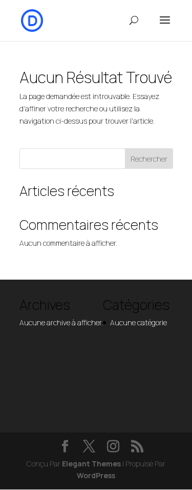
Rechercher (149, 159)
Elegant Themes (91, 463)
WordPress (96, 475)
